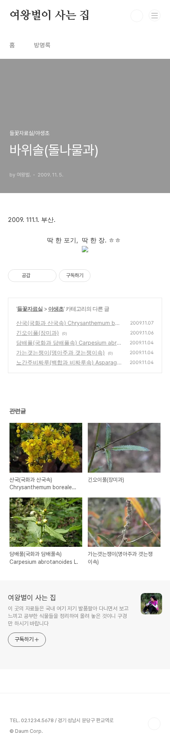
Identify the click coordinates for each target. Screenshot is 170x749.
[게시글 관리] (48, 276)
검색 (137, 16)
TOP (154, 723)
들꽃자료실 (30, 308)
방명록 (42, 45)
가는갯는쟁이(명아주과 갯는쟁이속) (60, 352)
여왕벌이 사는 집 (49, 15)
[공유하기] (38, 276)
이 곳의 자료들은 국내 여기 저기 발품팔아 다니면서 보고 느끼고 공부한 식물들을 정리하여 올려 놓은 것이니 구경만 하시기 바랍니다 (68, 616)
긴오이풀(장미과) (37, 332)
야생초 (56, 308)
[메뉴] (155, 15)
